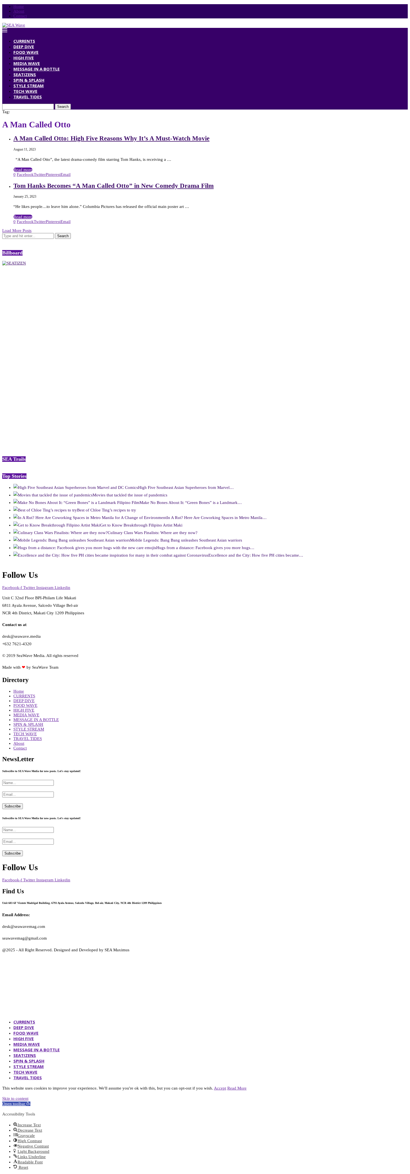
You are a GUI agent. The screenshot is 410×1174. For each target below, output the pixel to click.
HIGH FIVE (23, 57)
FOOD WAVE (25, 52)
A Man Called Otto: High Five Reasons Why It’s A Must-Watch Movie (111, 138)
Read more (22, 170)
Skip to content (15, 1098)
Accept (220, 1088)
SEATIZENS (24, 74)
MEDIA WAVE (26, 63)
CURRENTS (24, 41)
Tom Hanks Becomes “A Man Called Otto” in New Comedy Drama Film (113, 185)
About (18, 11)
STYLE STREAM (28, 85)
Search (63, 107)
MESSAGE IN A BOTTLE (36, 69)
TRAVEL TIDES (27, 97)
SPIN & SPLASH (28, 80)
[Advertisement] (44, 360)
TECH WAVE (25, 91)
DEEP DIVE (23, 46)
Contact (20, 16)
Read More (237, 1088)
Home (18, 6)
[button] (16, 1104)
